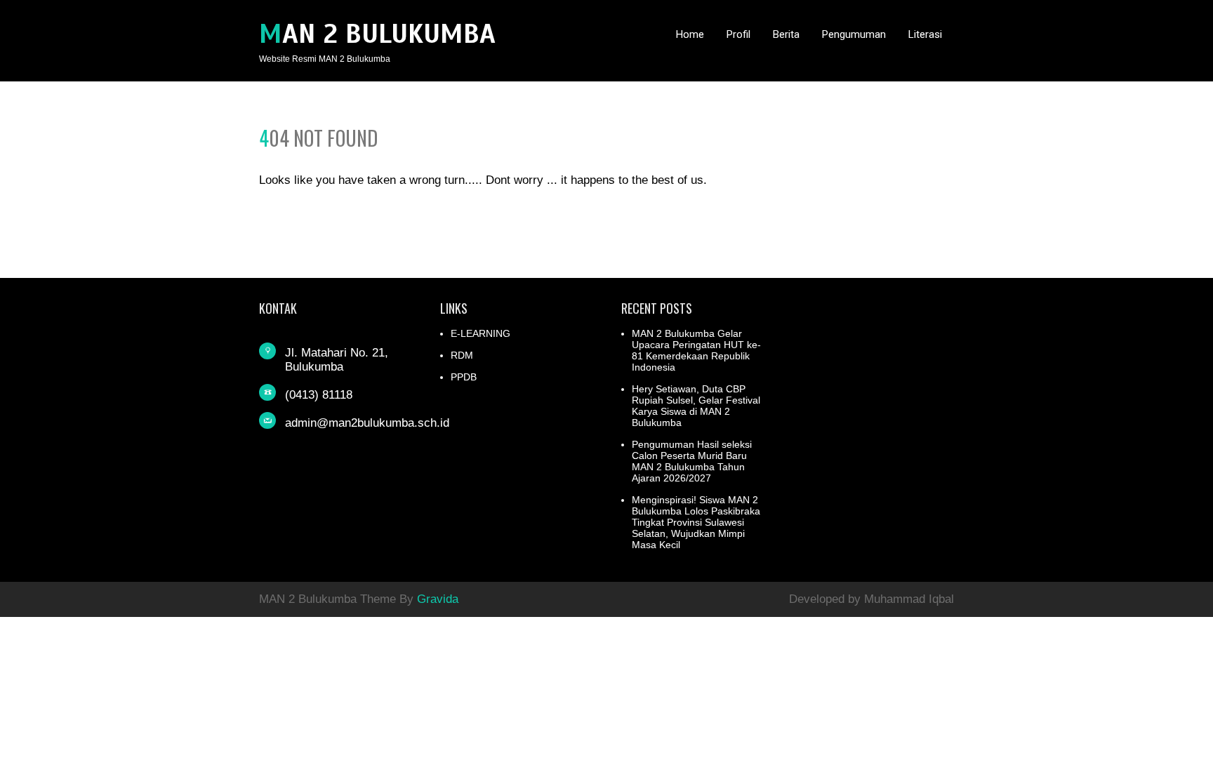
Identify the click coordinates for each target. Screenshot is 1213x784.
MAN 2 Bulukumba (377, 34)
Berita (786, 34)
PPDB (464, 377)
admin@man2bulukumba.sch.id (367, 423)
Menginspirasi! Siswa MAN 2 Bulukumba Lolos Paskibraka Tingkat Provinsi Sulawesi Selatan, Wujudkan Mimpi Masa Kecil (696, 522)
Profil (738, 34)
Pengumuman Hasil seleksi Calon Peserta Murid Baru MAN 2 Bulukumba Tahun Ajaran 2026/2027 (692, 461)
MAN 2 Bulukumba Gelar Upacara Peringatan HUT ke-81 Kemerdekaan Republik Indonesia (696, 350)
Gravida (437, 599)
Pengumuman (854, 34)
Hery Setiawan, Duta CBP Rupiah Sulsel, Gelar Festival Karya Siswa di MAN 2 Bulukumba (696, 405)
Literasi (925, 34)
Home (690, 34)
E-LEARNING (480, 333)
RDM (462, 355)
